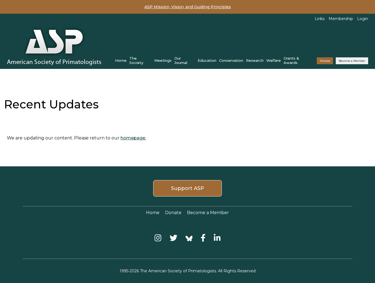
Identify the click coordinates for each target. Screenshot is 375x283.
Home (121, 60)
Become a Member (352, 61)
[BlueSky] (189, 238)
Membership (341, 18)
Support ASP (187, 188)
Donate (325, 61)
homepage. (133, 138)
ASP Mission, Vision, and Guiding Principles (187, 6)
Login (362, 18)
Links (319, 18)
